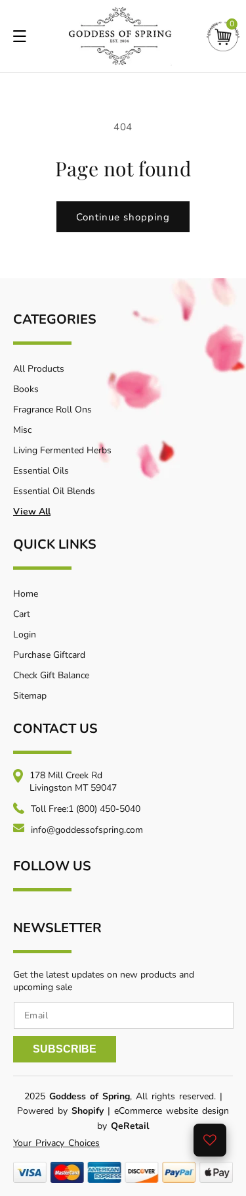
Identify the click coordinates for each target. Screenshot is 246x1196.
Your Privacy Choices (56, 1143)
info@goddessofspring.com (87, 830)
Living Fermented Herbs (62, 450)
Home (25, 593)
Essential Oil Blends (54, 491)
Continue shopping (123, 217)
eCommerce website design (171, 1111)
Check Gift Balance (51, 675)
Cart (21, 614)
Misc (22, 430)
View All (32, 511)
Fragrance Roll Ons (52, 409)
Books (26, 389)
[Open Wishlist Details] (210, 1140)
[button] (223, 36)
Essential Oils (41, 470)
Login (24, 634)
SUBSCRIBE (64, 1049)
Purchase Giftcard (49, 655)
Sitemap (30, 695)
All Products (38, 368)
